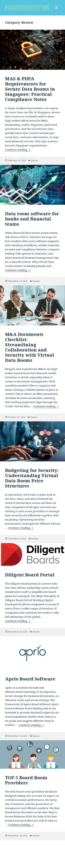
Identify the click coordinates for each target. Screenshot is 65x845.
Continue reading (18, 149)
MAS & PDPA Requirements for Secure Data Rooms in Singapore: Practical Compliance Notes (30, 88)
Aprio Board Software (30, 679)
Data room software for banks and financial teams (32, 218)
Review (34, 160)
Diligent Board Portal (29, 575)
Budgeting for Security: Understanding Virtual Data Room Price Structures (32, 478)
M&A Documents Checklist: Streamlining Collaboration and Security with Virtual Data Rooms (29, 347)
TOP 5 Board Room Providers (26, 780)
